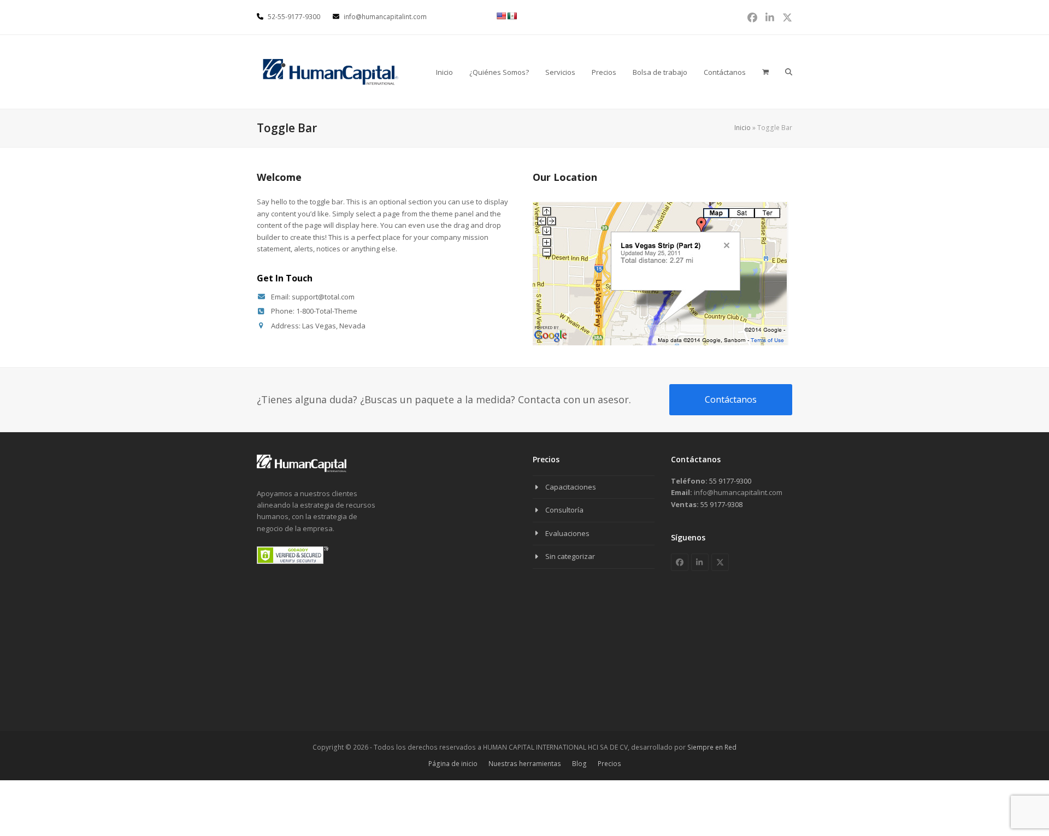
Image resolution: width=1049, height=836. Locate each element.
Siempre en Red (711, 747)
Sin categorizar (570, 556)
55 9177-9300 (729, 481)
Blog (579, 763)
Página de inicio (453, 763)
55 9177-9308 (720, 504)
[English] (501, 15)
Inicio (742, 127)
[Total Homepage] (301, 470)
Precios (609, 763)
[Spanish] (512, 15)
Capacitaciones (570, 487)
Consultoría (564, 510)
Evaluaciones (567, 533)
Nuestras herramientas (524, 763)
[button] (788, 71)
